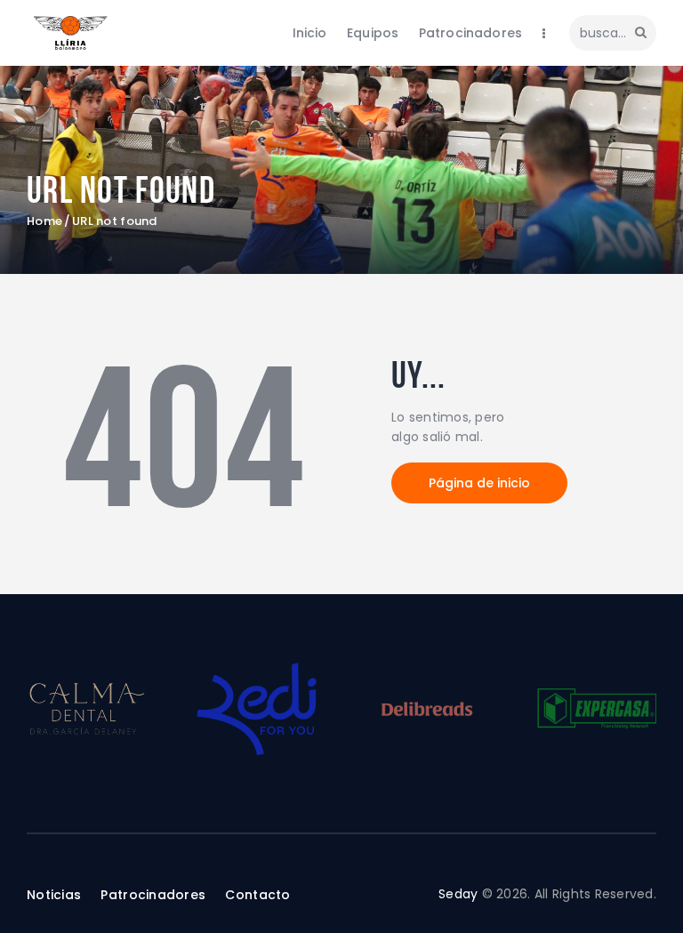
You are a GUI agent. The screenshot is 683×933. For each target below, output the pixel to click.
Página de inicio (479, 483)
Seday (458, 894)
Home (44, 221)
